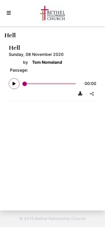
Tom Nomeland (47, 62)
